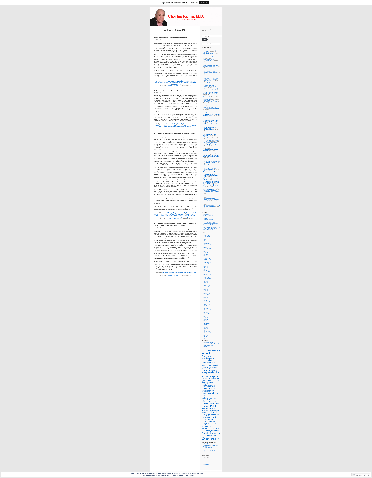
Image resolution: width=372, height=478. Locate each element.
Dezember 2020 (207, 258)
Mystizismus (205, 401)
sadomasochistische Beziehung (180, 82)
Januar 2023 (207, 243)
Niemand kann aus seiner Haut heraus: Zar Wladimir (210, 209)
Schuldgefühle (206, 423)
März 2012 (206, 320)
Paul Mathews (207, 451)
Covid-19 (212, 370)
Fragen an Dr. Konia (208, 219)
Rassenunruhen (159, 82)
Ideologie (204, 384)
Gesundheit (193, 125)
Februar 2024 (207, 233)
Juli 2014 (206, 308)
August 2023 (207, 237)
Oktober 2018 (207, 285)
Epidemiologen (165, 125)
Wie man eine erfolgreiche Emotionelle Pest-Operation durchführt (211, 57)
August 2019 (207, 279)
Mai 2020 (206, 267)
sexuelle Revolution (207, 424)
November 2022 (207, 246)
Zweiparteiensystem (210, 439)
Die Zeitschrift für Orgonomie (210, 450)
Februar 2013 (207, 311)
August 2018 (207, 286)
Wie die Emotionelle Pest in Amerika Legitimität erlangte (211, 69)
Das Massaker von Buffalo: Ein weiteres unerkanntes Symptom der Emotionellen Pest (211, 199)
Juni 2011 (206, 328)
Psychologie (179, 217)
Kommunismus (208, 386)
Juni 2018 (206, 289)
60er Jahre (205, 351)
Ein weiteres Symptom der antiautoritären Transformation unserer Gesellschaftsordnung (211, 75)
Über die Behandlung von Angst (211, 220)
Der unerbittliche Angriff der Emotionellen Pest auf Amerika (210, 72)
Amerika (166, 124)
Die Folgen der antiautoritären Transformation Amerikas (210, 169)
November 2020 (207, 259)
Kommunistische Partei (208, 390)
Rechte (213, 420)
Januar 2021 (207, 256)
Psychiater (216, 416)
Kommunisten (208, 388)
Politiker (205, 408)
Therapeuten (192, 217)
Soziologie (186, 217)
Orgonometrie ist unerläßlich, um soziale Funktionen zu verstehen (210, 93)
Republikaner (211, 421)
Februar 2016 (207, 301)
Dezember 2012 (207, 312)
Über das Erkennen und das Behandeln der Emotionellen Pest (210, 203)
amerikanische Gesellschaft (208, 359)
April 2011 (206, 330)
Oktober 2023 (207, 235)
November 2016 (207, 298)
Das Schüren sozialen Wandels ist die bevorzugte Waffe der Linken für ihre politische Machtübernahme (175, 224)
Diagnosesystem (177, 213)
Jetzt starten (204, 2)
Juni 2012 (206, 317)
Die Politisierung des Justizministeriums (208, 99)
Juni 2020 (206, 266)
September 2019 (207, 278)
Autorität (204, 367)
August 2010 (207, 334)
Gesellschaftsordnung (210, 380)
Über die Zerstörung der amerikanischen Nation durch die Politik (209, 86)
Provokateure (181, 81)
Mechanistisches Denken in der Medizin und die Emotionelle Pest (210, 224)
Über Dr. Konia (207, 216)
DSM (184, 213)
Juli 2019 (206, 281)
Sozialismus (186, 274)
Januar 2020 (207, 273)
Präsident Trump (208, 416)
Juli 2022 (206, 251)
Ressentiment (167, 82)
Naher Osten (213, 401)
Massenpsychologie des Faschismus (181, 214)
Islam (209, 384)
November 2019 (207, 275)
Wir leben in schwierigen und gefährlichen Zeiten (210, 63)
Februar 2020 (207, 271)
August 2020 (207, 263)
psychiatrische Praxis (166, 215)
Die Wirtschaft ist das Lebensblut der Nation (170, 91)
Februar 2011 (207, 331)
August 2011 (206, 327)
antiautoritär (165, 272)
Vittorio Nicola (207, 453)
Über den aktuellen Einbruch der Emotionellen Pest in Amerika (210, 66)
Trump (214, 433)
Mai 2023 (206, 240)
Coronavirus (206, 370)
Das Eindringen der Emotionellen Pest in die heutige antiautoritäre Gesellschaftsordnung (211, 79)
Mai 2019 (206, 283)
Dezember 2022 (207, 244)
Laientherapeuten (163, 214)
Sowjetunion (206, 426)
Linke (160, 126)
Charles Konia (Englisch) (209, 447)
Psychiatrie (157, 215)
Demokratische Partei (210, 374)
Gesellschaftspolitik (208, 382)
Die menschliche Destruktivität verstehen (208, 53)
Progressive (206, 414)
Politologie (213, 412)
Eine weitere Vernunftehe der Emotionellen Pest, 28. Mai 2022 (210, 196)
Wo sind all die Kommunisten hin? (211, 226)
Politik (213, 405)
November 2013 (207, 309)
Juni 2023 (206, 239)
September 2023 (207, 236)
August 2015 (207, 305)
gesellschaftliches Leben (182, 125)
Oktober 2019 (207, 277)
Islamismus (214, 384)
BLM (185, 80)
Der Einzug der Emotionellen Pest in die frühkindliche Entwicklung (211, 162)
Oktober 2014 (207, 307)
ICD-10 (156, 214)
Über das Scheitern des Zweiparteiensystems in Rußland (210, 101)
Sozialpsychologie (210, 431)
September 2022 (207, 248)
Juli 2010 (206, 335)
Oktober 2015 (207, 304)
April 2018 (206, 290)
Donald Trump (208, 376)
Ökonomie (179, 124)
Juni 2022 (206, 252)
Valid (207, 464)
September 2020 (207, 262)
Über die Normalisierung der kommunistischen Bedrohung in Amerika (209, 50)
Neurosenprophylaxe (208, 345)
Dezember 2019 (207, 274)
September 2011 (207, 325)
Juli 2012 (206, 316)
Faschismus (205, 378)
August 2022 (207, 250)
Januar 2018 (207, 294)
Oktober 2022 (207, 247)
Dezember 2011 (207, 324)
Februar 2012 (207, 321)
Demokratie (216, 372)
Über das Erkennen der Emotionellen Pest (208, 60)
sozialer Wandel (178, 274)
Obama (205, 403)
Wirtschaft (189, 126)
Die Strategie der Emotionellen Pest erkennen (170, 37)
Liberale (216, 393)
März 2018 (206, 292)
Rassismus (206, 419)
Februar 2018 (207, 293)
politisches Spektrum (214, 410)
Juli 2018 (206, 288)
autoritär (216, 365)
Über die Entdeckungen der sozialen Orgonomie (209, 137)
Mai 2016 (206, 300)
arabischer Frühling (207, 365)
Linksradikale (207, 398)
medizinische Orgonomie (172, 218)
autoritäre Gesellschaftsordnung (177, 272)
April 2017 (206, 297)
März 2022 (206, 255)
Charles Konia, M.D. (186, 16)
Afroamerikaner (166, 80)
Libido (169, 214)
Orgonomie (206, 346)
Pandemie (175, 126)
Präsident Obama (214, 414)
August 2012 (207, 315)
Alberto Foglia (207, 443)
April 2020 (206, 269)
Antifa (172, 80)
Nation (170, 126)
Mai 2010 (206, 336)
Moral (208, 400)
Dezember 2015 (207, 302)
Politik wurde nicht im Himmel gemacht (208, 96)
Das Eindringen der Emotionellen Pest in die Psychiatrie (174, 133)
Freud (187, 213)
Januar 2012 (207, 323)
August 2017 (207, 296)
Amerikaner (206, 356)
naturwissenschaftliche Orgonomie (211, 343)
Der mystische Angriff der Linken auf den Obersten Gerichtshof (211, 206)
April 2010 (206, 338)
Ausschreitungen (178, 80)
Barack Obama (212, 367)
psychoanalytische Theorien (168, 217)
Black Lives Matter (191, 272)
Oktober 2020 (207, 260)
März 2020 (206, 270)
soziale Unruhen (169, 274)
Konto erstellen (207, 461)
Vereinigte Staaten (209, 435)
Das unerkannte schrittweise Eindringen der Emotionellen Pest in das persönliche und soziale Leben (211, 191)
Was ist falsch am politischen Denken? (207, 83)
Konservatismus (206, 391)
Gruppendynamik (191, 80)
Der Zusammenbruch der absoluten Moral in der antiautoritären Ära (211, 89)
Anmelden (206, 463)
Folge (204, 39)
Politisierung (205, 412)
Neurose (194, 214)
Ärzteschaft (165, 213)
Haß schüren (158, 81)
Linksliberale (212, 396)
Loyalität (214, 398)
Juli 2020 (206, 265)
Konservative (207, 393)
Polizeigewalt (174, 81)
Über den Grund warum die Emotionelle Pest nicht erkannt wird (211, 108)
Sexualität (213, 423)
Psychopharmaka (215, 418)
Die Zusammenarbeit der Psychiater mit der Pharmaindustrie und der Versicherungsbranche (211, 228)
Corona (185, 124)
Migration (204, 400)
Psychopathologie (190, 81)
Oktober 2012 (207, 313)
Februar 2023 (207, 242)
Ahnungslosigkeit (214, 351)
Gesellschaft (172, 125)
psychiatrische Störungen (179, 215)
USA (218, 433)
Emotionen (217, 376)
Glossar (205, 218)
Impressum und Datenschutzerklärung (208, 215)
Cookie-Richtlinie (189, 475)
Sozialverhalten (177, 84)
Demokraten (208, 372)
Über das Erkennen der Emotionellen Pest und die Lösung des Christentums (211, 165)
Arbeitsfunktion (172, 124)
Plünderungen (166, 81)
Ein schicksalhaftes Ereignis (210, 222)
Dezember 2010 (207, 332)
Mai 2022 (206, 254)
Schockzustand (182, 126)
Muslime (212, 400)
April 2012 (206, 319)
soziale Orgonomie (173, 85)
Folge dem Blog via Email (209, 29)
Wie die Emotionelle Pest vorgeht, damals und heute (211, 132)
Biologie (170, 213)
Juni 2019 (206, 282)
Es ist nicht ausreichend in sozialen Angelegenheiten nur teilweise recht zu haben (211, 105)
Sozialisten (216, 428)
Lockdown (165, 126)
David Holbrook (207, 448)
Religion (205, 421)
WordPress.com (207, 467)
